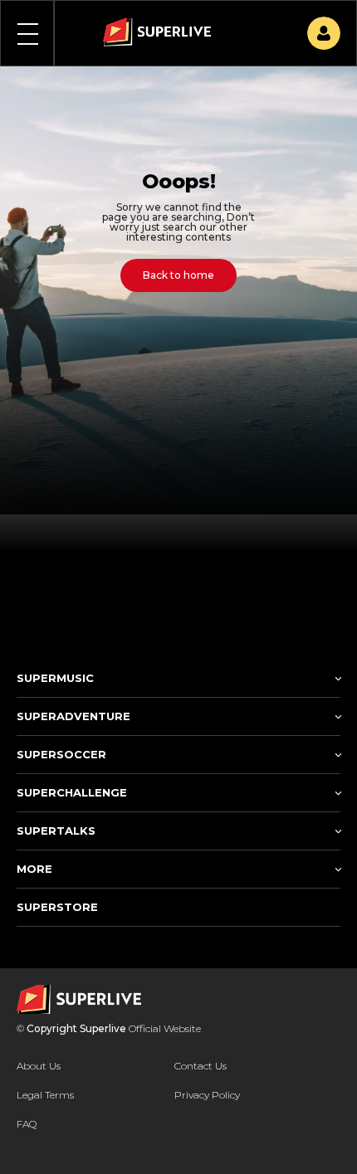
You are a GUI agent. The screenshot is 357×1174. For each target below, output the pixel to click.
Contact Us (200, 1066)
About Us (39, 1066)
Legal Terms (45, 1095)
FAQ (27, 1124)
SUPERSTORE (57, 906)
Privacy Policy (207, 1095)
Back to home (178, 275)
